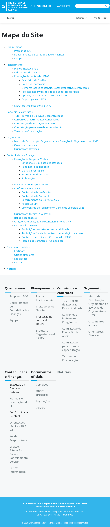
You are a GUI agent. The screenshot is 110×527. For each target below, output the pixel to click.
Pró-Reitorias (100, 18)
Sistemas (80, 18)
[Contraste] (31, 6)
